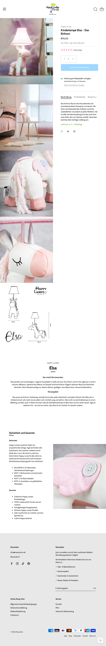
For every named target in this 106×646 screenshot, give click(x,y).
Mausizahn (77, 636)
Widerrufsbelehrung (17, 611)
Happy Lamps (66, 26)
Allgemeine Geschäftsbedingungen (23, 604)
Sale (65, 636)
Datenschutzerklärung (18, 608)
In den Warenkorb (79, 67)
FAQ (57, 608)
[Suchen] (95, 9)
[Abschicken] (94, 588)
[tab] (67, 97)
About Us (92, 636)
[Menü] (4, 9)
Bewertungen (93, 97)
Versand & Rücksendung (65, 611)
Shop (70, 636)
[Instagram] (17, 563)
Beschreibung (66, 97)
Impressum (14, 615)
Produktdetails (79, 97)
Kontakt (59, 604)
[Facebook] (11, 563)
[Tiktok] (23, 563)
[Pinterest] (28, 563)
